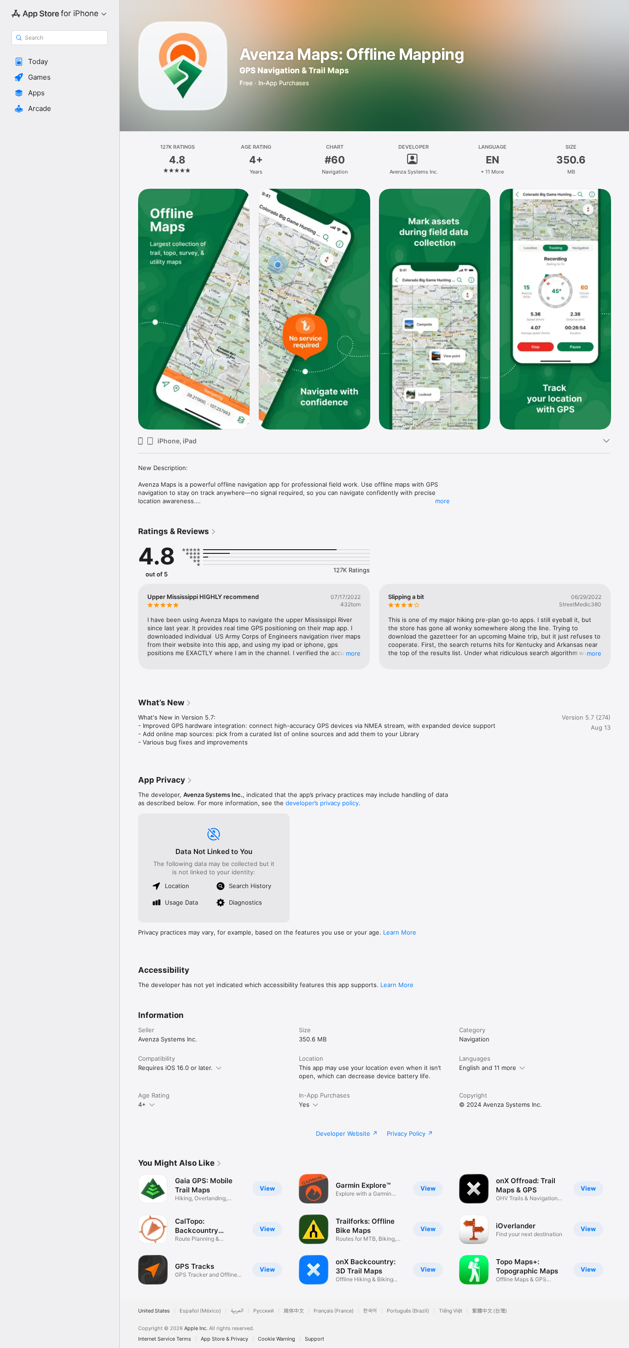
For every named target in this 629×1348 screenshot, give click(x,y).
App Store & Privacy (224, 1339)
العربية (237, 1310)
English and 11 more (487, 1067)
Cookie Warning (276, 1339)
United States (154, 1310)
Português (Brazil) (408, 1310)
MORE (353, 653)
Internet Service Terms (164, 1339)
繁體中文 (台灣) (489, 1310)
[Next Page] (619, 309)
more (442, 501)
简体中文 (294, 1310)
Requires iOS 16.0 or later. (175, 1067)
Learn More (399, 932)
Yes (304, 1104)
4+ (142, 1104)
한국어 (370, 1310)
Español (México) (200, 1310)
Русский (263, 1310)
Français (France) (334, 1310)
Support (314, 1339)
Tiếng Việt (450, 1310)
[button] (59, 62)
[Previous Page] (128, 309)
